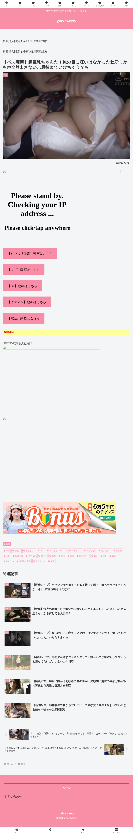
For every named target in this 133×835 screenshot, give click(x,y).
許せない (10, 561)
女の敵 (119, 550)
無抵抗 (44, 556)
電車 (52, 561)
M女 (8, 550)
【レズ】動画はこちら (23, 269)
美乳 (105, 556)
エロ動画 (53, 550)
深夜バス (32, 556)
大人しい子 (106, 550)
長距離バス (40, 561)
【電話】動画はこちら (23, 318)
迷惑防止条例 (25, 561)
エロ (42, 550)
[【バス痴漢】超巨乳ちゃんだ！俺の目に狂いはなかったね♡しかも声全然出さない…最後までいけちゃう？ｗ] (81, 643)
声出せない (91, 550)
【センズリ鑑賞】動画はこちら (30, 253)
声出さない (76, 550)
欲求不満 (19, 556)
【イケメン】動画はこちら (26, 301)
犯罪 (63, 556)
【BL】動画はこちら (22, 285)
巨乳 (8, 556)
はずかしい (30, 550)
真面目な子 (84, 556)
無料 (54, 556)
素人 (96, 556)
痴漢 (8, 544)
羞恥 (114, 556)
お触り (18, 550)
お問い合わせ (13, 796)
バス (64, 550)
